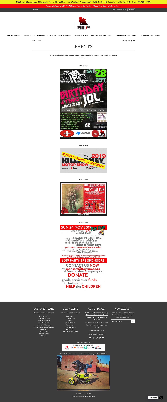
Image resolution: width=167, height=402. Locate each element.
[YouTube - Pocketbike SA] (134, 40)
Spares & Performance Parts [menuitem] (101, 35)
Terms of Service (44, 333)
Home (33, 40)
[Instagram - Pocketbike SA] (129, 40)
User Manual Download (44, 325)
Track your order (44, 316)
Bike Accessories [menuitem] (122, 35)
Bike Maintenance (44, 322)
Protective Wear (70, 327)
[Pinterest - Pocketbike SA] (131, 40)
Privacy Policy (44, 331)
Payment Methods (44, 318)
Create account (121, 9)
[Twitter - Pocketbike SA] (123, 40)
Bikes (69, 320)
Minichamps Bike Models (70, 331)
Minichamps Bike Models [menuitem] (150, 35)
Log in (113, 9)
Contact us (69, 329)
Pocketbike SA (86, 394)
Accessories (69, 325)
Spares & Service (70, 322)
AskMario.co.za (90, 396)
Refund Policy (44, 329)
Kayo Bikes (69, 316)
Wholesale (44, 336)
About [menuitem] (134, 35)
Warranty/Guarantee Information (44, 327)
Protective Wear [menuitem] (80, 35)
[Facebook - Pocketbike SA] (126, 40)
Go (133, 321)
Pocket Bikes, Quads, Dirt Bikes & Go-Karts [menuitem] (53, 35)
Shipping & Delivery (44, 320)
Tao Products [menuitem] (28, 35)
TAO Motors (70, 318)
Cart (132, 9)
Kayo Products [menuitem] (13, 35)
